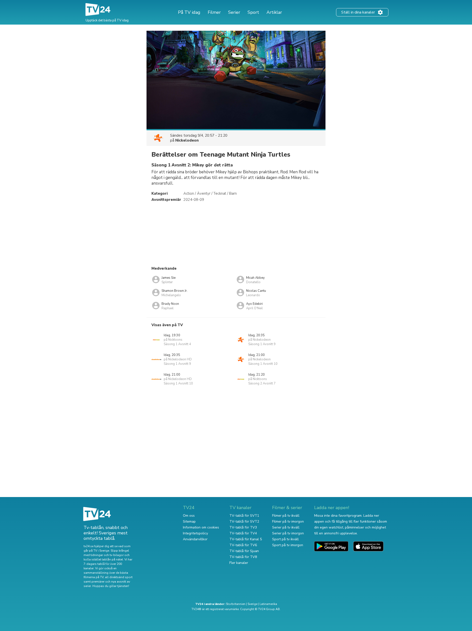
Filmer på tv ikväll (285, 515)
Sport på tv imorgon (287, 545)
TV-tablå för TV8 (243, 557)
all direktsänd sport (119, 577)
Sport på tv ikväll (285, 539)
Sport (253, 12)
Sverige (252, 604)
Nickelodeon (187, 140)
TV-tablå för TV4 (243, 533)
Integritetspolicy (195, 533)
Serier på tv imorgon (288, 533)
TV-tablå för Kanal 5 (245, 539)
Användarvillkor (195, 539)
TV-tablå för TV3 (243, 527)
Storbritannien (235, 604)
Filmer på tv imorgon (288, 521)
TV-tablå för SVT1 (244, 515)
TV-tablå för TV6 (243, 545)
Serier (234, 12)
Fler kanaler (238, 562)
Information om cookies (201, 527)
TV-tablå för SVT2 (244, 521)
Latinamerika (268, 604)
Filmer (214, 12)
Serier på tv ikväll (285, 527)
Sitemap (189, 521)
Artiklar (274, 12)
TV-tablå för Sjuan (244, 551)
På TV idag (189, 12)
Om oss (189, 515)
